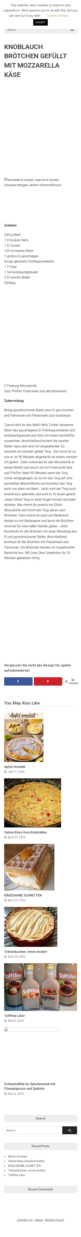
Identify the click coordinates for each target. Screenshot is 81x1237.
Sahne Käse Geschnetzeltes (25, 832)
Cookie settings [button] (57, 15)
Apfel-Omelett (14, 767)
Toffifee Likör (14, 1016)
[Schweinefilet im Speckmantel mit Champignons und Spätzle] (31, 1030)
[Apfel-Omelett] (23, 761)
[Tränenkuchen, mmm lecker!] (30, 946)
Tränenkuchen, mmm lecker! (25, 952)
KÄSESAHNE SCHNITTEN (23, 895)
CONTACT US (25, 1220)
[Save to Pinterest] (48, 681)
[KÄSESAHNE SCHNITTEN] (29, 889)
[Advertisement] (40, 128)
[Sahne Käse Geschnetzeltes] (32, 826)
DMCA (39, 1220)
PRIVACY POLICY (54, 1220)
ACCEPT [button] (40, 22)
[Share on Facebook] (18, 681)
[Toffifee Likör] (40, 1010)
